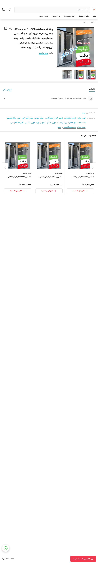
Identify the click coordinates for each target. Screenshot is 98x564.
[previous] (93, 168)
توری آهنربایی (27, 118)
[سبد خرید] (3, 9)
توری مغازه (73, 122)
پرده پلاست (92, 22)
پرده (84, 22)
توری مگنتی (30, 122)
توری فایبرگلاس (51, 118)
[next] (5, 168)
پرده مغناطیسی (69, 127)
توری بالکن (51, 122)
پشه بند (82, 122)
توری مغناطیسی (13, 118)
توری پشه (81, 118)
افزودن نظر (7, 89)
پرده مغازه (81, 127)
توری (61, 118)
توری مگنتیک (70, 118)
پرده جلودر (39, 118)
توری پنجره (40, 122)
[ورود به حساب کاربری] (10, 9)
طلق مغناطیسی (17, 122)
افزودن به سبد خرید (81, 558)
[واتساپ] (5, 548)
